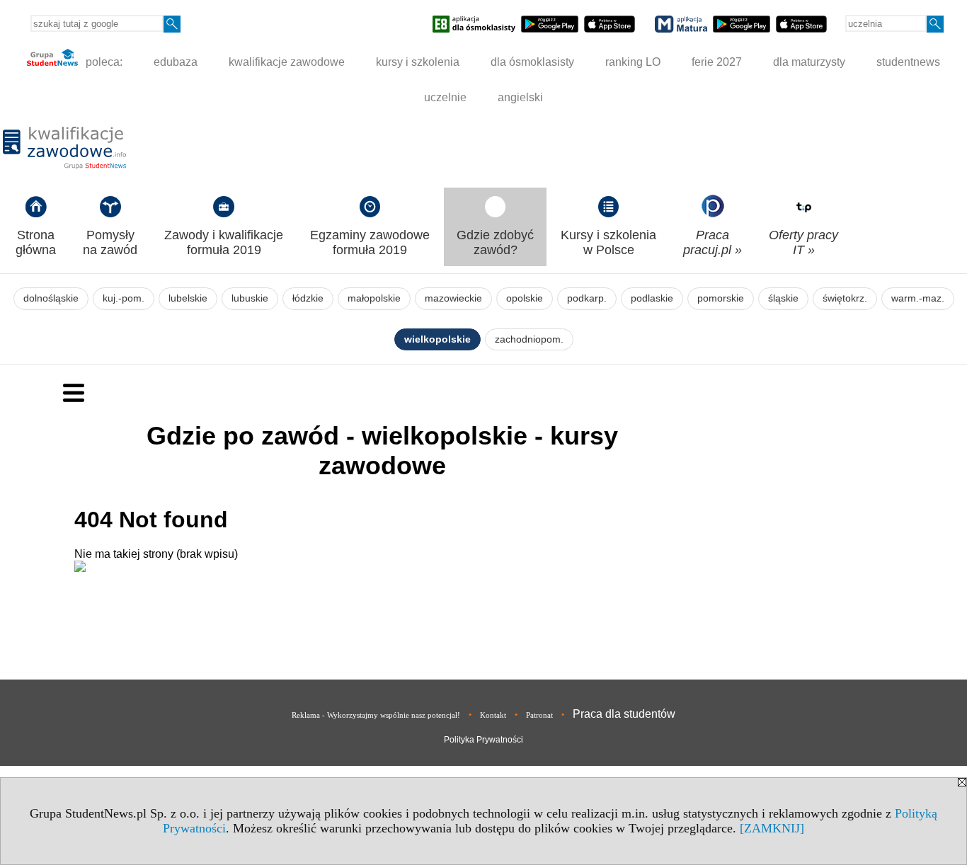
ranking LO (632, 62)
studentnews (908, 62)
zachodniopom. (529, 339)
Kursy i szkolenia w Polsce (608, 242)
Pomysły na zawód (110, 242)
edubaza (176, 62)
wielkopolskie (437, 339)
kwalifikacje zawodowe (287, 62)
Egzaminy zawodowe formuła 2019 (370, 242)
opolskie (524, 298)
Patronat (539, 715)
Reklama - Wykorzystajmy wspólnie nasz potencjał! (376, 715)
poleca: (102, 62)
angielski (520, 97)
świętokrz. (845, 298)
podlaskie (652, 298)
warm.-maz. (917, 298)
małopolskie (374, 298)
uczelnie (445, 97)
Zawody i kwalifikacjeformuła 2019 (223, 242)
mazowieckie (453, 298)
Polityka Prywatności (483, 740)
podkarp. (587, 298)
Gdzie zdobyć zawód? (495, 242)
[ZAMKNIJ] (772, 828)
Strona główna (36, 242)
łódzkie (308, 298)
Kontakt (493, 715)
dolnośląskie (51, 298)
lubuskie (249, 298)
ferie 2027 (717, 62)
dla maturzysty (809, 62)
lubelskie (187, 298)
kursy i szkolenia (417, 62)
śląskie (783, 298)
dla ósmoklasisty (532, 62)
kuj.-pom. (123, 298)
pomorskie (720, 298)
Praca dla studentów (624, 714)
